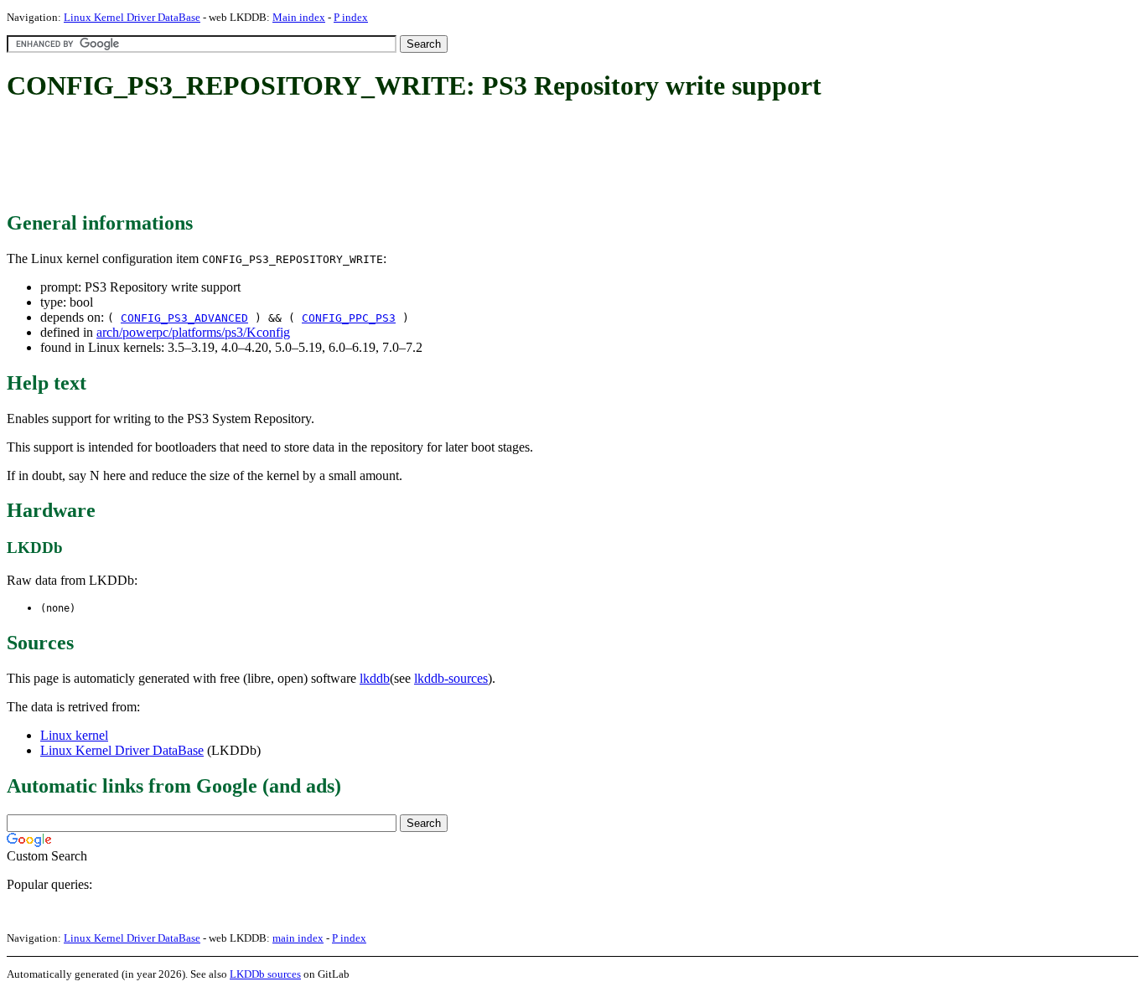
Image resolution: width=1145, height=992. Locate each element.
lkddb (375, 678)
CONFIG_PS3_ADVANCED (184, 318)
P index (351, 17)
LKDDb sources (265, 974)
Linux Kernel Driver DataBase (132, 17)
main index (298, 938)
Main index (298, 17)
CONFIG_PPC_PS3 (349, 318)
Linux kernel (74, 735)
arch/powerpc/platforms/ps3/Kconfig (193, 332)
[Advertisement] (312, 157)
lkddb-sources (451, 678)
